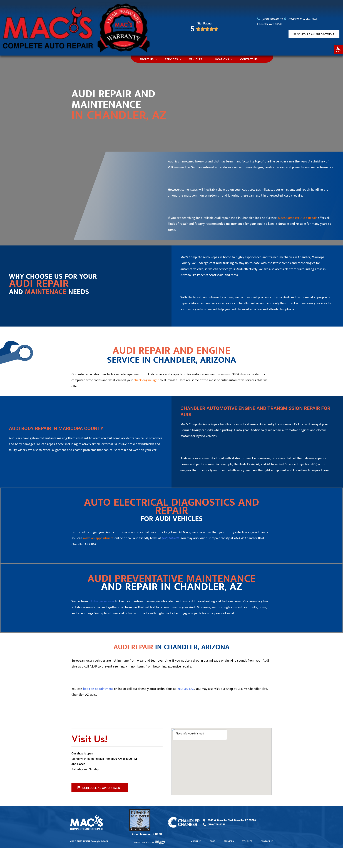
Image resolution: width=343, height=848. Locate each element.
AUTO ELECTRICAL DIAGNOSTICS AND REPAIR (171, 506)
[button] (338, 49)
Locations (221, 59)
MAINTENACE (45, 292)
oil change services (101, 601)
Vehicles (195, 59)
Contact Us (249, 59)
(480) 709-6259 (170, 538)
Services (171, 59)
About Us (146, 59)
